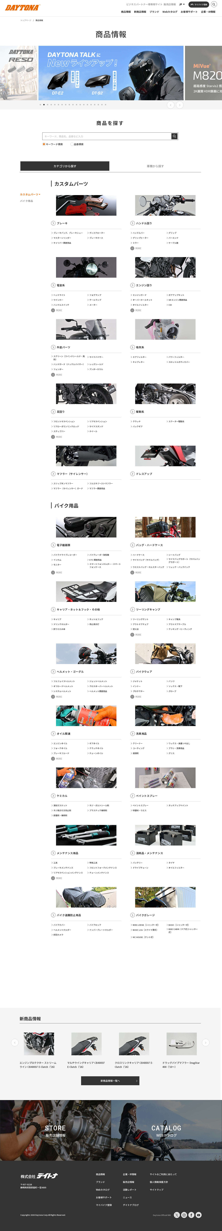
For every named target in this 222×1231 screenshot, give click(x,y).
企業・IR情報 (129, 1174)
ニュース (127, 1197)
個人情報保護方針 (159, 1182)
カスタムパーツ (29, 194)
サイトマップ (156, 1189)
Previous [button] (170, 105)
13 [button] (83, 104)
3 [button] (47, 104)
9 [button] (69, 104)
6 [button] (58, 104)
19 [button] (105, 104)
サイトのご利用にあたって (163, 1174)
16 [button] (94, 104)
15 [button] (91, 104)
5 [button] (54, 104)
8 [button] (65, 104)
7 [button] (62, 104)
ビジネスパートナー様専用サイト (144, 4)
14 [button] (87, 104)
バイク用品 (26, 201)
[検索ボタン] (214, 4)
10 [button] (73, 104)
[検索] (174, 136)
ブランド (100, 1182)
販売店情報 (170, 4)
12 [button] (80, 104)
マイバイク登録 (104, 1205)
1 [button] (40, 104)
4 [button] (51, 104)
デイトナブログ (131, 1205)
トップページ (25, 20)
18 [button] (102, 104)
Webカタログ (103, 1189)
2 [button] (44, 104)
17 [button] (98, 104)
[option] (111, 73)
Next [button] (179, 105)
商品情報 (100, 1174)
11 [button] (76, 104)
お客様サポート (104, 1197)
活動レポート (130, 1189)
